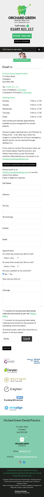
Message (6, 290)
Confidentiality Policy (14, 470)
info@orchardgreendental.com (15, 159)
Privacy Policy (35, 473)
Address (5, 194)
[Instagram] (20, 462)
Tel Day (5, 206)
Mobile (5, 228)
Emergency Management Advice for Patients (19, 164)
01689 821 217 (22, 29)
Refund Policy (25, 473)
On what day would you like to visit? (18, 254)
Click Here (21, 90)
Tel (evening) (7, 217)
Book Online (22, 36)
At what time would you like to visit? (18, 262)
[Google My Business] (24, 462)
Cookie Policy (17, 476)
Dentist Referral (22, 41)
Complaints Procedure (29, 470)
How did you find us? (11, 279)
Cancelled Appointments (11, 473)
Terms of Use (27, 476)
